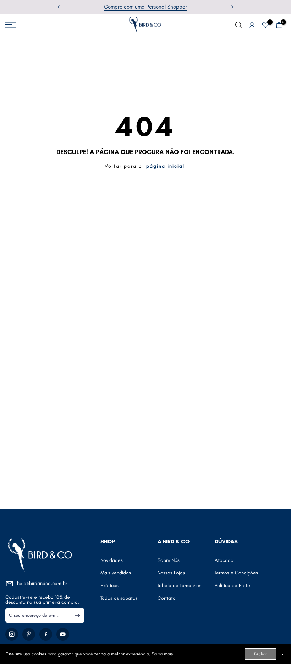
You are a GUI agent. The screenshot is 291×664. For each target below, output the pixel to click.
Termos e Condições (236, 573)
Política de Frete (232, 585)
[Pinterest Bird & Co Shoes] (28, 634)
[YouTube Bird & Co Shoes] (62, 634)
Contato (167, 598)
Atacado (224, 560)
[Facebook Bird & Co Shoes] (45, 634)
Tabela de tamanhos (179, 585)
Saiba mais (162, 654)
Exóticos (109, 585)
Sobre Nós (169, 560)
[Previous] (59, 7)
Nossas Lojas (171, 573)
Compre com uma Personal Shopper (145, 7)
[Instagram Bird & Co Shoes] (11, 634)
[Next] (232, 7)
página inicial (165, 166)
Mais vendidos (115, 573)
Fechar (260, 654)
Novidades (111, 560)
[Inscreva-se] (74, 615)
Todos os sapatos (119, 598)
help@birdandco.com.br (42, 583)
